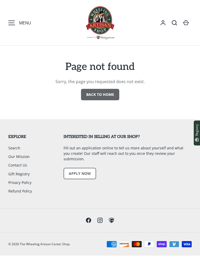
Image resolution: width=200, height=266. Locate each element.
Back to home (100, 94)
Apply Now (80, 173)
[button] (174, 23)
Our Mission (19, 156)
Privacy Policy (20, 182)
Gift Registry (19, 173)
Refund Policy (20, 191)
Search (14, 147)
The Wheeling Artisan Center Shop (45, 244)
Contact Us (17, 165)
